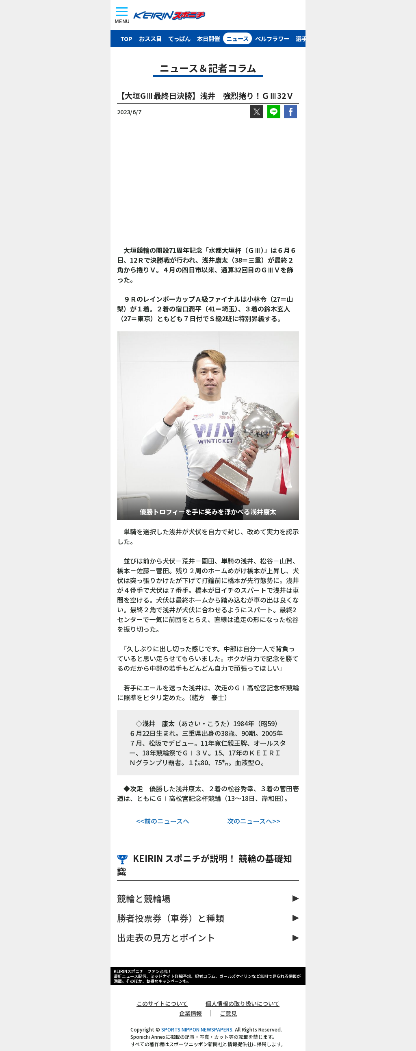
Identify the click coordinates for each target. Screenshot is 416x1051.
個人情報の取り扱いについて (243, 1003)
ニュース (237, 38)
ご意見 (228, 1013)
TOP (126, 38)
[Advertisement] (208, 182)
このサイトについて (162, 1003)
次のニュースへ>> (253, 821)
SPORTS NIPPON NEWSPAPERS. (197, 1029)
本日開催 (208, 38)
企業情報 (190, 1013)
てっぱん (179, 38)
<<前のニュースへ (162, 821)
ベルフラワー (272, 38)
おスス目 (150, 38)
